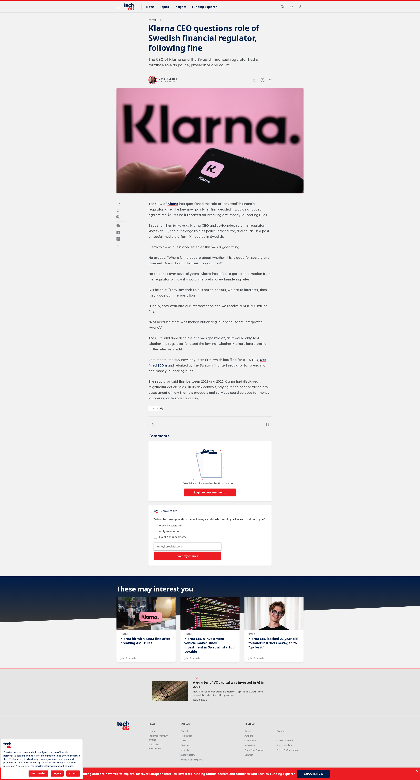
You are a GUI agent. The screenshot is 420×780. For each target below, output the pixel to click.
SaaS (183, 740)
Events (280, 731)
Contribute (250, 740)
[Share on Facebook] (118, 225)
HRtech (252, 634)
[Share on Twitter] (118, 232)
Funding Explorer (204, 7)
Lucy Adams (200, 700)
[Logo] (130, 7)
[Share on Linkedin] (118, 239)
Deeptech (185, 745)
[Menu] (118, 7)
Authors (248, 735)
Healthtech (186, 735)
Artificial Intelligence (191, 759)
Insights (180, 7)
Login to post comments (210, 492)
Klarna (173, 204)
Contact (248, 754)
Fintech (153, 20)
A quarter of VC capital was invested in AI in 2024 (228, 684)
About (247, 731)
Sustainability (187, 754)
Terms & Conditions (287, 750)
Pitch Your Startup (254, 750)
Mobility (184, 750)
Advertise (249, 745)
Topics (164, 7)
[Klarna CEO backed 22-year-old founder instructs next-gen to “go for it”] (274, 613)
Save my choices (187, 556)
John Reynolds (128, 658)
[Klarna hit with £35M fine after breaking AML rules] (146, 613)
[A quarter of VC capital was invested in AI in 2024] (170, 691)
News (150, 7)
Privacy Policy (284, 745)
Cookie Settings (284, 740)
